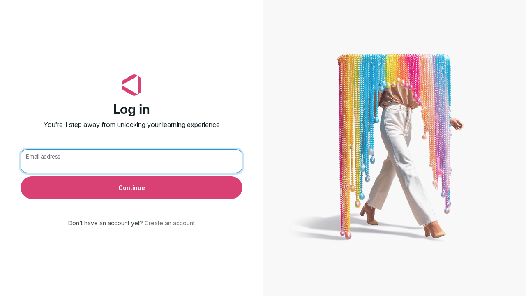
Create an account (170, 223)
